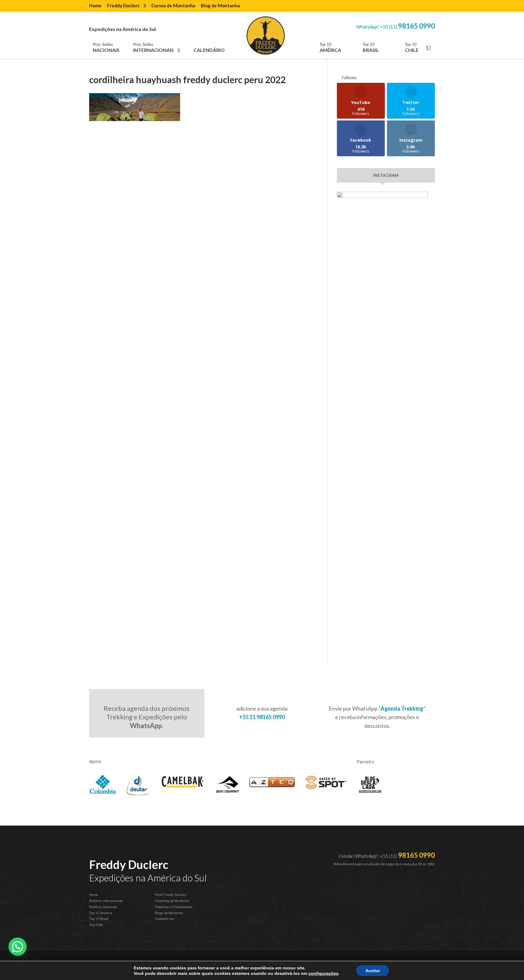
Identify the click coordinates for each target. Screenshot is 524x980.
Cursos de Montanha (173, 5)
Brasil (371, 47)
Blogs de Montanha (169, 912)
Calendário (209, 50)
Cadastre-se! (164, 918)
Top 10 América (100, 912)
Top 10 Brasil (98, 918)
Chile (411, 47)
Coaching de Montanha (172, 900)
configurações (323, 973)
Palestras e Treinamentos (174, 906)
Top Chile (96, 924)
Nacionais (106, 47)
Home (95, 5)
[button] (17, 947)
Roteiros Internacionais (106, 900)
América (330, 47)
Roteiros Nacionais (103, 906)
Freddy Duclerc (123, 5)
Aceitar (372, 970)
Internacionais (153, 47)
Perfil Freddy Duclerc (170, 894)
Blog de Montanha (220, 5)
